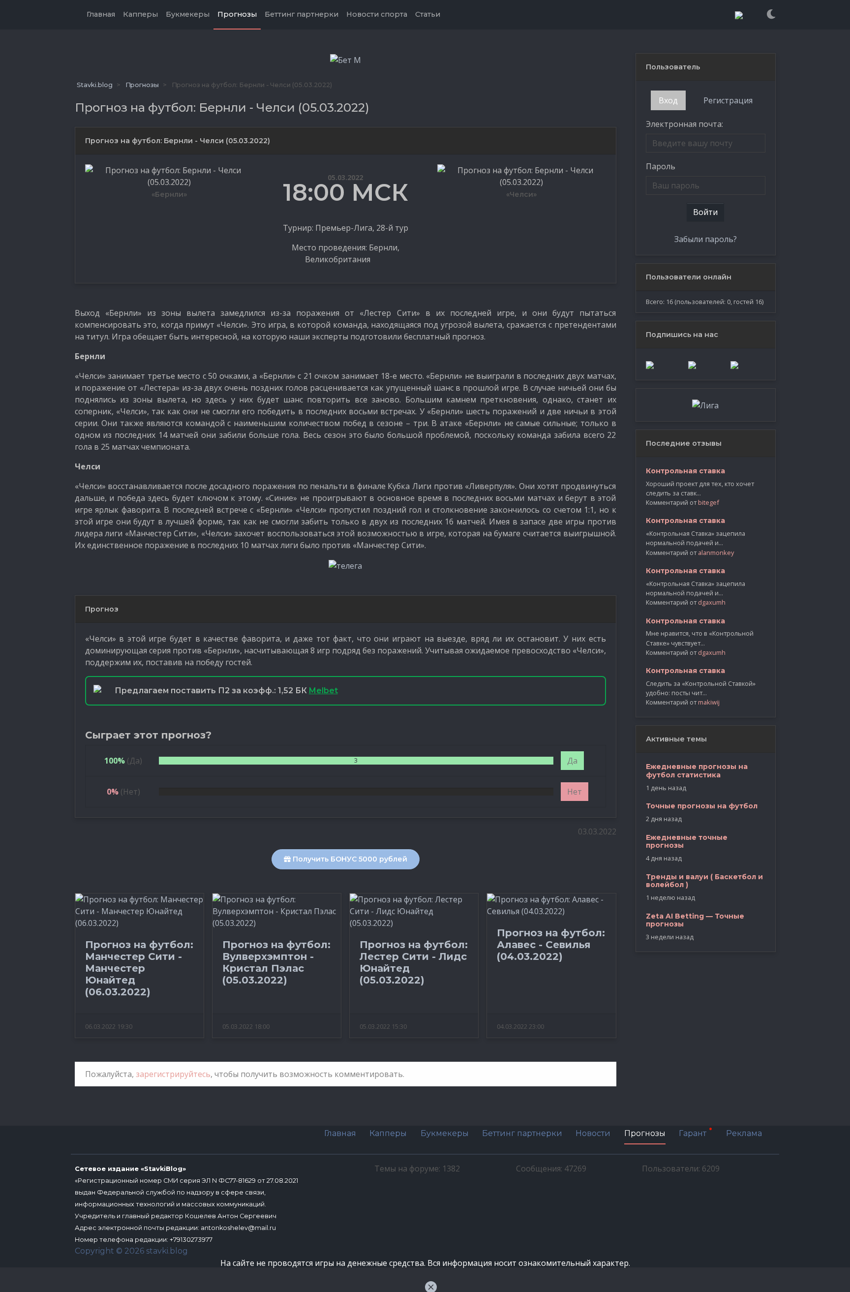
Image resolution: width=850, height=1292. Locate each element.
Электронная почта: (684, 124)
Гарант (693, 1133)
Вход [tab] (668, 100)
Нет (574, 791)
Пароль (660, 166)
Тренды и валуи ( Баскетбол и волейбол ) (704, 881)
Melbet (323, 690)
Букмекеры (445, 1133)
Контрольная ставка (685, 470)
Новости (593, 1133)
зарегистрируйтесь (173, 1074)
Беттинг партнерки (522, 1133)
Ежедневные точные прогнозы (687, 841)
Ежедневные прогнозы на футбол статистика (697, 770)
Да (572, 760)
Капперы (388, 1133)
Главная (340, 1133)
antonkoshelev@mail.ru (238, 1227)
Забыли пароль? (705, 239)
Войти (705, 212)
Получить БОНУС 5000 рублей (349, 859)
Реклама (744, 1133)
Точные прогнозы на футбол (702, 805)
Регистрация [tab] (728, 100)
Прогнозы (645, 1133)
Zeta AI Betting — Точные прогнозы (695, 920)
